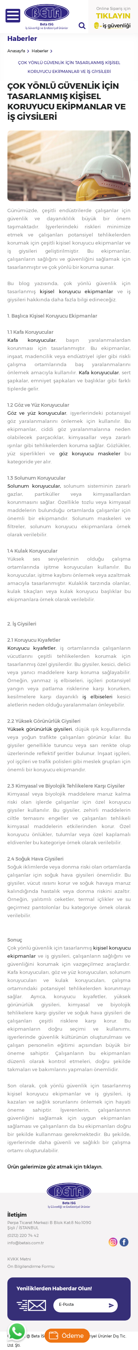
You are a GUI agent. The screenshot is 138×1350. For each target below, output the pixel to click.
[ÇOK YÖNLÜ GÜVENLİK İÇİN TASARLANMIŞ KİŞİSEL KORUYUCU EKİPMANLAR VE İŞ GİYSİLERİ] (69, 199)
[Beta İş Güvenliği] (13, 15)
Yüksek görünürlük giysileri (39, 729)
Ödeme (73, 1335)
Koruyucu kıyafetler (31, 648)
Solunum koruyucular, (34, 486)
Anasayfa (16, 50)
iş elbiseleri (97, 696)
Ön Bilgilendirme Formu (30, 1266)
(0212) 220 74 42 (23, 1235)
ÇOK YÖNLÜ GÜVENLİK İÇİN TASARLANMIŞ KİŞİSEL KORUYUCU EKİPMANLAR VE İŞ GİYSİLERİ (69, 67)
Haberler (40, 50)
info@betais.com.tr (25, 1242)
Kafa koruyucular (31, 340)
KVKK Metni (19, 1259)
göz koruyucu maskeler (92, 453)
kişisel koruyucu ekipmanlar (78, 291)
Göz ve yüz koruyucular (36, 413)
